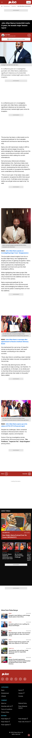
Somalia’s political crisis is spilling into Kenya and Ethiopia (19, 624)
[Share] (29, 35)
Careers (20, 693)
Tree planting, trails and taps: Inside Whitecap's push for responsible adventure (18, 652)
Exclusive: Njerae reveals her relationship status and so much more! (7, 556)
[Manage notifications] (29, 735)
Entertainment (7, 6)
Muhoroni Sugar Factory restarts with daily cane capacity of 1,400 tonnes (19, 642)
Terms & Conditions (6, 709)
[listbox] (16, 552)
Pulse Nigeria (5, 718)
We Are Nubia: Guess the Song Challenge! (19, 555)
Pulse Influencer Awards (22, 707)
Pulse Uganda (5, 724)
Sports (20, 690)
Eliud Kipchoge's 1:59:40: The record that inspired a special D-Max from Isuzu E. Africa (19, 634)
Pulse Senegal (22, 718)
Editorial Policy (22, 703)
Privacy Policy (5, 712)
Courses (20, 696)
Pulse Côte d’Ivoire (23, 721)
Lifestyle (11, 648)
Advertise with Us (6, 706)
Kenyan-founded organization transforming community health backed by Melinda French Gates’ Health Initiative (19, 662)
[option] (8, 552)
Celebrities (13, 6)
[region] (16, 552)
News (10, 613)
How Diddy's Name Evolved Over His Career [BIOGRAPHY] (14, 536)
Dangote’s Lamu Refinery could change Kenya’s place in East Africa (19, 616)
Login (28, 2)
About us (3, 703)
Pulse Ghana (4, 721)
